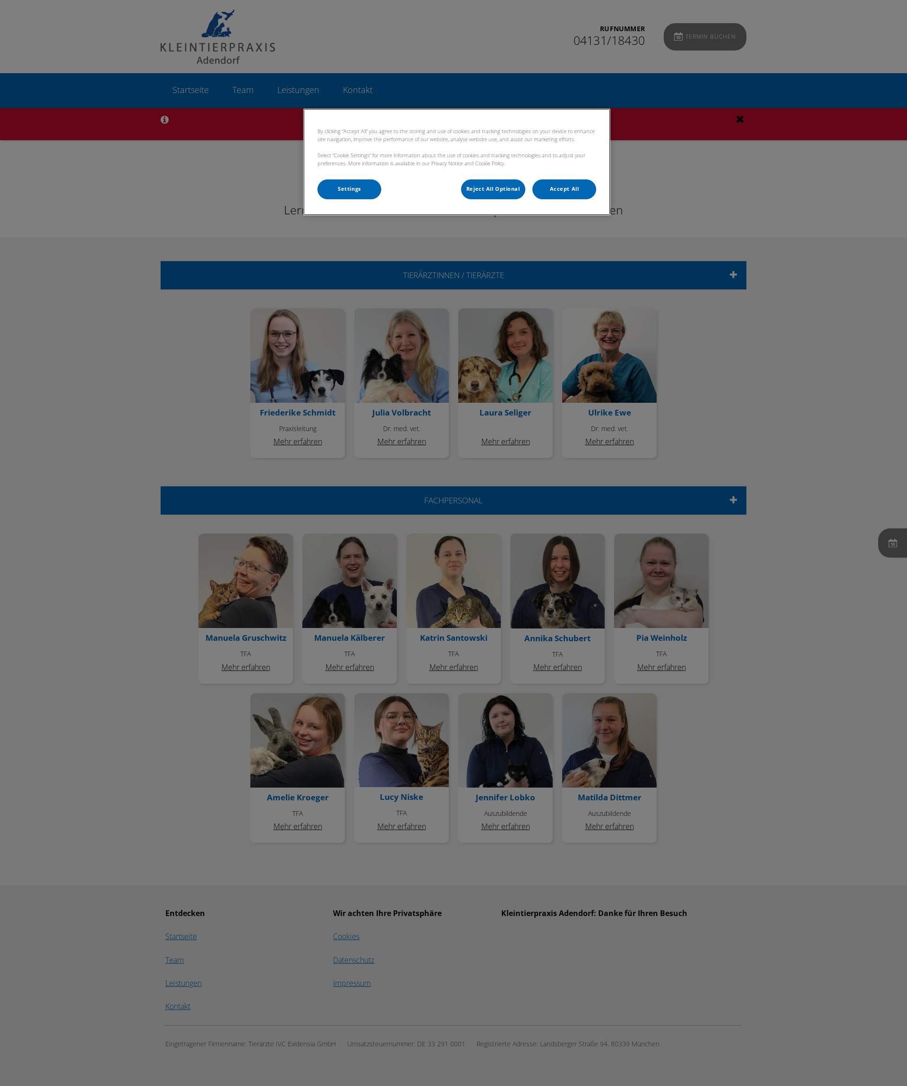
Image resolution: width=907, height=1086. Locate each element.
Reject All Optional (493, 189)
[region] (456, 162)
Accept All (564, 189)
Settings (349, 189)
